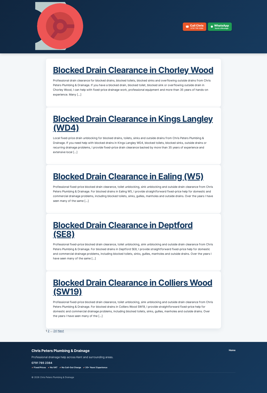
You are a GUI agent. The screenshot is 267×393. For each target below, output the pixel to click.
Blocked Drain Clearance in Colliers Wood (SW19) (132, 287)
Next (61, 331)
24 (55, 331)
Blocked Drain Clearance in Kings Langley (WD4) (133, 123)
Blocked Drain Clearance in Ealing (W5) (128, 176)
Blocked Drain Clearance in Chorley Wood (133, 70)
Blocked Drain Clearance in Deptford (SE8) (123, 229)
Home (232, 350)
